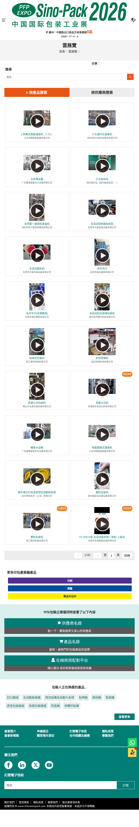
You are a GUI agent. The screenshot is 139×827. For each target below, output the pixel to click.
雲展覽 (72, 51)
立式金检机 (102, 178)
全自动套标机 (37, 268)
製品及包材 (70, 596)
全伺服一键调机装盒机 (37, 223)
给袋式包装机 (37, 357)
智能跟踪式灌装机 (102, 447)
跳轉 (127, 555)
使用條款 (24, 802)
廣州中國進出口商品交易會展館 (70, 32)
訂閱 (126, 785)
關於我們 (9, 802)
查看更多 (124, 716)
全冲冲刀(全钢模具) (37, 313)
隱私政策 (38, 802)
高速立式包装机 (37, 402)
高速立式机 (102, 402)
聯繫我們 (53, 802)
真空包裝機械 (15, 705)
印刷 (69, 580)
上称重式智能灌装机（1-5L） (36, 134)
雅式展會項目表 (71, 802)
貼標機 (83, 697)
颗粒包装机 (37, 536)
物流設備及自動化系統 (59, 697)
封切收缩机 (102, 357)
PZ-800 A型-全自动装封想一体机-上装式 (102, 536)
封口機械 (12, 697)
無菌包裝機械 (37, 705)
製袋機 (110, 697)
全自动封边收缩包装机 (102, 313)
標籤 (69, 588)
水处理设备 (37, 178)
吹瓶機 (55, 705)
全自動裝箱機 (32, 697)
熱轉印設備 (71, 705)
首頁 (62, 51)
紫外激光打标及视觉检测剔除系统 (37, 492)
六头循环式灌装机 (102, 134)
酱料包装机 (102, 492)
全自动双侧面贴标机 (102, 223)
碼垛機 (96, 697)
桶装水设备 (37, 447)
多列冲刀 (102, 268)
